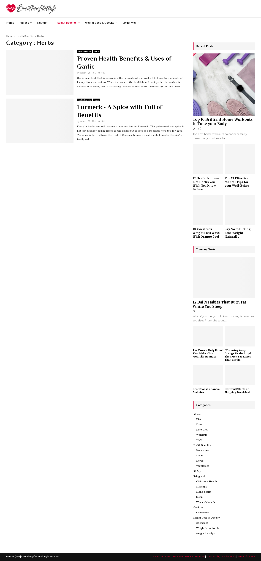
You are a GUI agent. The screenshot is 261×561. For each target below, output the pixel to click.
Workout (201, 434)
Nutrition (42, 22)
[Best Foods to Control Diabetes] (208, 375)
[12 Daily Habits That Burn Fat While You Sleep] (224, 277)
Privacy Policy (213, 556)
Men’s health (203, 491)
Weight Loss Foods (207, 528)
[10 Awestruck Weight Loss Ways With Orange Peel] (208, 210)
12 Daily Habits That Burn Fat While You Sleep (219, 304)
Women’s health (205, 502)
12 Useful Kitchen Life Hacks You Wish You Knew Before (206, 184)
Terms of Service (246, 556)
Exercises (202, 522)
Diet (198, 419)
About (156, 556)
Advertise (165, 556)
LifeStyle (198, 471)
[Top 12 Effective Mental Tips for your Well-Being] (240, 159)
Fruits (199, 455)
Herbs (96, 51)
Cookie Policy (229, 556)
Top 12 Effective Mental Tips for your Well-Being (237, 182)
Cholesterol (203, 512)
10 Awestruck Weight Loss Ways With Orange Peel (206, 232)
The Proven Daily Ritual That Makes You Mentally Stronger (207, 353)
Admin (83, 121)
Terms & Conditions (195, 556)
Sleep (199, 496)
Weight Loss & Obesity (99, 22)
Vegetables (202, 465)
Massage (201, 486)
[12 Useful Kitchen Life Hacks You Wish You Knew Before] (208, 159)
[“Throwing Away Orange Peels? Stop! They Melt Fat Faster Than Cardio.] (240, 336)
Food (199, 424)
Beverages (202, 450)
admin (83, 72)
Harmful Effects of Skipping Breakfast (237, 390)
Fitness (24, 22)
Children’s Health (206, 481)
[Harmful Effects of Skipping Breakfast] (240, 375)
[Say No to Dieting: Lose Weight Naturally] (240, 210)
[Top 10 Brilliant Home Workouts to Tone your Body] (224, 84)
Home (10, 22)
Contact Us (177, 556)
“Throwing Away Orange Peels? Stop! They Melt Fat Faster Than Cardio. (238, 355)
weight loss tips (205, 533)
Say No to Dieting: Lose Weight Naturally (238, 232)
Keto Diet (202, 429)
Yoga (199, 439)
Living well (129, 22)
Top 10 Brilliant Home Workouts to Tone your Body (223, 121)
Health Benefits (67, 22)
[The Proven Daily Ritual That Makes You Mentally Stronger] (208, 336)
